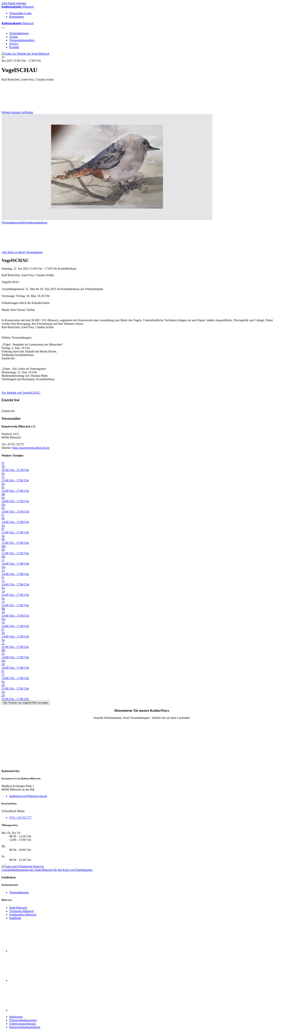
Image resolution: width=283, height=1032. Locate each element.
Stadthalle (15, 918)
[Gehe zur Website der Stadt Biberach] (25, 53)
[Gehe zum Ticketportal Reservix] (23, 866)
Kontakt (14, 47)
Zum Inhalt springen (14, 3)
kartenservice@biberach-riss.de (28, 796)
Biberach (18, 6)
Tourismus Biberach (21, 911)
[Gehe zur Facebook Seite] (38, 950)
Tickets (13, 36)
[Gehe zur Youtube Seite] (38, 1010)
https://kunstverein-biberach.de (30, 447)
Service (13, 43)
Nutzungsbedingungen (23, 1020)
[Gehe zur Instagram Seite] (38, 980)
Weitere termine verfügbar (17, 112)
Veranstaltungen (19, 33)
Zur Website (21, 392)
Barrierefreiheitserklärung (24, 1027)
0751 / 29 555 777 (20, 817)
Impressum (16, 1016)
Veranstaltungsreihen (21, 40)
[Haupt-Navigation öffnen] (3, 27)
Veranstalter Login (20, 13)
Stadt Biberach (18, 907)
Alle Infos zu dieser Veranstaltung (22, 252)
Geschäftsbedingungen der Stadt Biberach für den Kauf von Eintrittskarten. (47, 869)
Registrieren (16, 16)
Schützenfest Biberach (22, 914)
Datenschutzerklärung (22, 1023)
